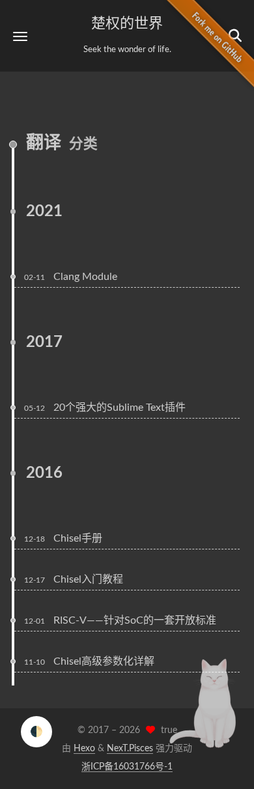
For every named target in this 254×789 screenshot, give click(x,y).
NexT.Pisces (130, 748)
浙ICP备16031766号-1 (127, 766)
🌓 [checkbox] (36, 732)
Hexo (84, 748)
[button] (20, 36)
